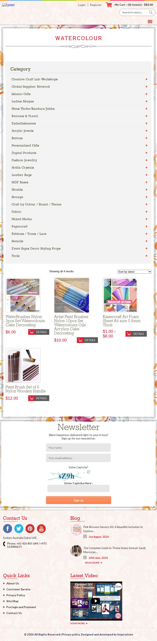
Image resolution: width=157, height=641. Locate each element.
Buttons (17, 138)
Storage (17, 197)
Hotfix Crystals (23, 167)
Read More (92, 562)
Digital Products (24, 153)
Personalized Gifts (25, 145)
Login (81, 4)
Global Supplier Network (31, 87)
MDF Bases (20, 182)
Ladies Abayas (23, 101)
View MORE (77, 623)
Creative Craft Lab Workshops (35, 79)
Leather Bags (21, 175)
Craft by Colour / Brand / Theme (37, 204)
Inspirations (125, 634)
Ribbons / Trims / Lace (29, 234)
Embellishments (24, 123)
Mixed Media (22, 219)
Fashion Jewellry (24, 160)
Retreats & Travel (25, 116)
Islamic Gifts (21, 94)
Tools (15, 256)
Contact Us (14, 613)
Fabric (16, 212)
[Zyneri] (8, 5)
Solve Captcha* (78, 467)
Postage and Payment (21, 607)
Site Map (12, 601)
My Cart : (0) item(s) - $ (134, 4)
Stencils (17, 241)
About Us (12, 583)
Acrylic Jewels (23, 131)
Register (96, 4)
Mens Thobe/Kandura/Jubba (33, 109)
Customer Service (18, 589)
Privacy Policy (15, 595)
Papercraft (20, 226)
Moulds (17, 190)
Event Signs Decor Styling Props (36, 248)
